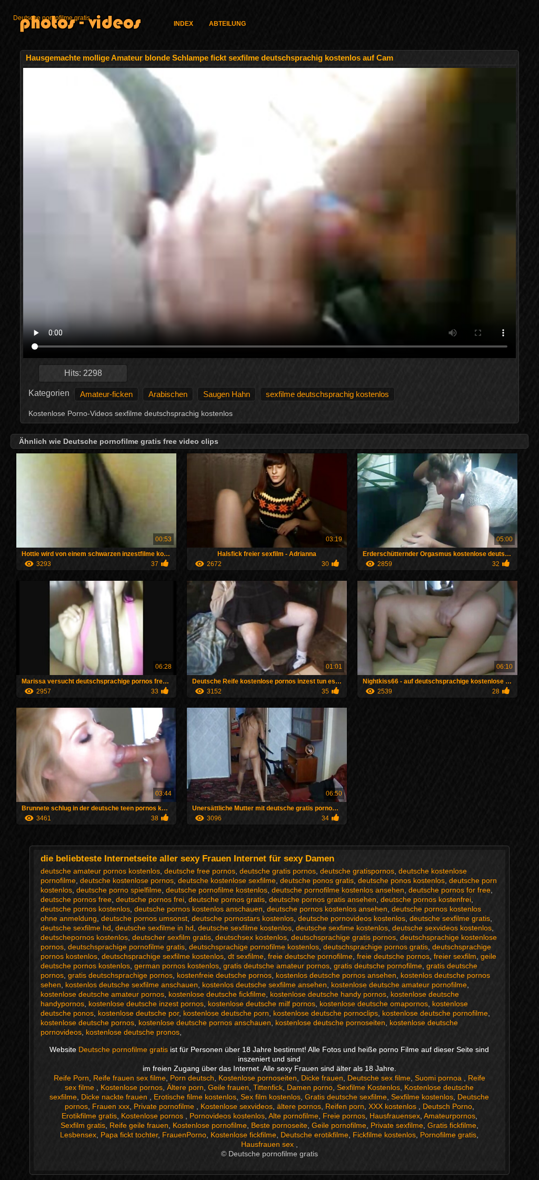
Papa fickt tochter (129, 1135)
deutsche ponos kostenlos (401, 880)
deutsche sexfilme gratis (450, 918)
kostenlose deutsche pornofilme (435, 1013)
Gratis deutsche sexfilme (346, 1097)
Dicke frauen (322, 1078)
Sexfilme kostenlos (422, 1097)
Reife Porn (71, 1078)
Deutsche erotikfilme (314, 1135)
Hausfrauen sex (268, 1144)
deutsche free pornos (199, 871)
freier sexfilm (455, 956)
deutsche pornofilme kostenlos (216, 890)
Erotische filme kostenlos (195, 1097)
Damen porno (310, 1087)
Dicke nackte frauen (115, 1097)
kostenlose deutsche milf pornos (261, 1003)
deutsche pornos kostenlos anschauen (198, 909)
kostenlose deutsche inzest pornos (146, 1003)
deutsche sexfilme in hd (154, 928)
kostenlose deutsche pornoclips (325, 1013)
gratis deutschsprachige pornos (120, 975)
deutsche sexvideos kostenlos (442, 928)
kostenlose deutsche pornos (87, 1022)
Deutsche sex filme (379, 1078)
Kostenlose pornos (132, 1087)
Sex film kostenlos (271, 1097)
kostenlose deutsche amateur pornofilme (399, 984)
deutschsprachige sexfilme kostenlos (163, 956)
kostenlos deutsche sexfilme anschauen (131, 984)
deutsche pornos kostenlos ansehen (327, 909)
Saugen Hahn (226, 394)
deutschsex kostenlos (251, 937)
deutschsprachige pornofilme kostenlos (254, 947)
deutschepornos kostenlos (84, 937)
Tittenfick (268, 1087)
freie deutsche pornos (393, 956)
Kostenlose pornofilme (210, 1125)
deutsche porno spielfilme (119, 890)
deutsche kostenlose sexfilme (227, 880)
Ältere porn (185, 1087)
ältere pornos (299, 1106)
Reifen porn (344, 1106)
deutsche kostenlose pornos (127, 880)
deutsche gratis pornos (277, 871)
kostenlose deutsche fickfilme (217, 994)
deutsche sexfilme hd (76, 928)
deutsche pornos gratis (226, 899)
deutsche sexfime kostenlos (342, 928)
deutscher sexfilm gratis (171, 937)
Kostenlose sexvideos (237, 1106)
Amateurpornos (449, 1116)
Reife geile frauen (138, 1125)
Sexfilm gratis (83, 1125)
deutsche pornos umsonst (144, 918)
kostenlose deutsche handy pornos (328, 994)
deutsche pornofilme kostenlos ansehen (338, 890)
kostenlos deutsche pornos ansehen (336, 975)
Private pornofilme (165, 1106)
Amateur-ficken (106, 394)
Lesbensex (78, 1135)
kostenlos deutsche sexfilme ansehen (264, 984)
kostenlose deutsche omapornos (374, 1003)
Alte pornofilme (293, 1116)
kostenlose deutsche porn (226, 1013)
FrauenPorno (184, 1135)
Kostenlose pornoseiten (257, 1078)
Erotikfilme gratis (89, 1116)
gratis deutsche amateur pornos (276, 965)
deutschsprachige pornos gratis (375, 947)
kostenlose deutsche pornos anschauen (204, 1022)
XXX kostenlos (393, 1106)
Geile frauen (228, 1087)
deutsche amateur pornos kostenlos (100, 871)
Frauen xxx (110, 1106)
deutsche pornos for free (449, 890)
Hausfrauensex (395, 1116)
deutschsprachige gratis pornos (343, 937)
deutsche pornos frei (150, 899)
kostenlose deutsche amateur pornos (102, 994)
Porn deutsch (192, 1078)
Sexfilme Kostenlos (368, 1087)
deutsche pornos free (76, 899)
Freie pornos (344, 1116)
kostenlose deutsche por (138, 1013)
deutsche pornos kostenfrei (426, 899)
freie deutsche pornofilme (310, 956)
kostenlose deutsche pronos (132, 1032)
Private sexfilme (397, 1125)
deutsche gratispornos (357, 871)
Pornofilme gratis (448, 1135)
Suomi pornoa (439, 1078)
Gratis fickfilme (451, 1125)
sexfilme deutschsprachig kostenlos (327, 394)
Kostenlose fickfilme (243, 1135)
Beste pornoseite (279, 1125)
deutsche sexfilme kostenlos (245, 928)
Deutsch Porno (447, 1106)
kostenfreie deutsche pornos (224, 975)
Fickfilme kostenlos (384, 1135)
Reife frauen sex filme (129, 1078)
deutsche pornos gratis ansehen (322, 899)
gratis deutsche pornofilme (378, 965)
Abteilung (227, 23)
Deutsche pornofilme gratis (51, 18)
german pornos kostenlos (176, 965)
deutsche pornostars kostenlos (243, 918)
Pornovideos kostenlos (227, 1116)
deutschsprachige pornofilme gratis (126, 947)
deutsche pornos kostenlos (85, 909)
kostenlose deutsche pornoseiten (330, 1022)
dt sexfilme (246, 956)
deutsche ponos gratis (317, 880)
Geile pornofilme (339, 1125)
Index (183, 23)
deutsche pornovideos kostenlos (351, 918)
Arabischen (167, 394)
